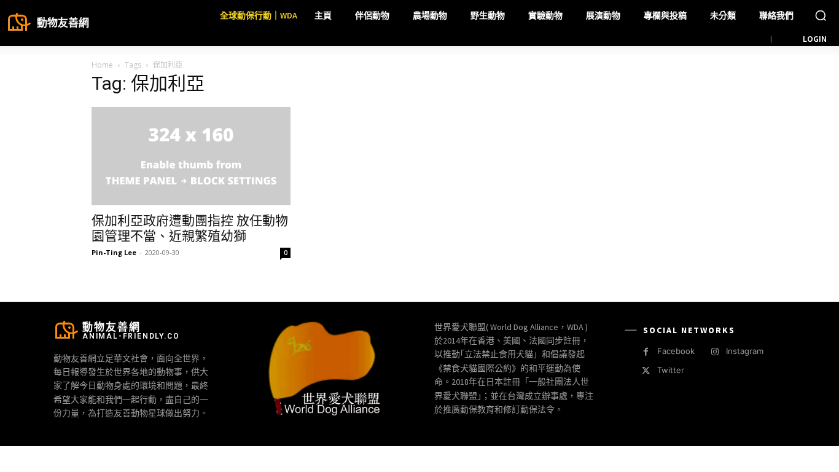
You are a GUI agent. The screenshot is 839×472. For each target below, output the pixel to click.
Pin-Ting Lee (114, 252)
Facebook (676, 351)
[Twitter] (646, 371)
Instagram (744, 351)
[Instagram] (714, 352)
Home (102, 65)
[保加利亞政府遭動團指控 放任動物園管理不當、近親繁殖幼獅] (191, 156)
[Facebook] (646, 352)
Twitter (670, 370)
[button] (820, 15)
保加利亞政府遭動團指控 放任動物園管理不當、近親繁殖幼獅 (190, 228)
